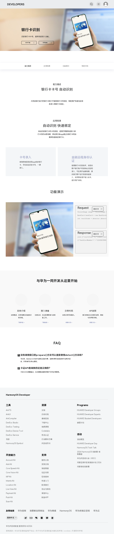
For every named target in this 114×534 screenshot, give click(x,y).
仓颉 (8, 439)
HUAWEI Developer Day (87, 444)
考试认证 (45, 435)
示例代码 (45, 414)
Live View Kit (11, 489)
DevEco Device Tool (14, 431)
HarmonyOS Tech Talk (86, 448)
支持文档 (45, 464)
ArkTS (8, 410)
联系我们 (45, 485)
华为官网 (22, 511)
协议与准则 (46, 489)
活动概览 (80, 439)
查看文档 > (93, 322)
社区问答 (45, 473)
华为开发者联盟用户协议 (24, 531)
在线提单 (45, 477)
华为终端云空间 (82, 511)
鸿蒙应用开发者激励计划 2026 (89, 462)
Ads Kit (9, 464)
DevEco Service (12, 435)
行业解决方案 (47, 439)
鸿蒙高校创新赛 (83, 467)
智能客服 (45, 468)
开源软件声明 (77, 531)
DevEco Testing (12, 427)
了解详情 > (21, 322)
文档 (43, 410)
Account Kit (10, 460)
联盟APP (45, 497)
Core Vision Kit (12, 473)
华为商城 (52, 511)
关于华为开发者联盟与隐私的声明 (49, 531)
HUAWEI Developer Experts (88, 414)
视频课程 (45, 427)
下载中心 (45, 423)
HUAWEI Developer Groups (88, 410)
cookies (67, 531)
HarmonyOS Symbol (14, 443)
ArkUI (8, 414)
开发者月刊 (46, 443)
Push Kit (9, 497)
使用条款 (9, 531)
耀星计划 (80, 423)
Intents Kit (10, 481)
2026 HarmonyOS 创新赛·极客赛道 (88, 453)
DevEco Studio (12, 423)
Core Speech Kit (12, 468)
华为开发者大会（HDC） (87, 458)
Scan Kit (9, 502)
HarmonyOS (66, 511)
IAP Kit (8, 477)
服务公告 (45, 460)
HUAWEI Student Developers (89, 419)
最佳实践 (45, 419)
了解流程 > (45, 322)
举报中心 (45, 493)
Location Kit (11, 485)
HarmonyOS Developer (18, 395)
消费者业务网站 (37, 511)
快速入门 (45, 481)
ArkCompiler (11, 419)
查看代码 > (69, 322)
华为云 (96, 511)
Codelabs (46, 431)
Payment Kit (11, 493)
